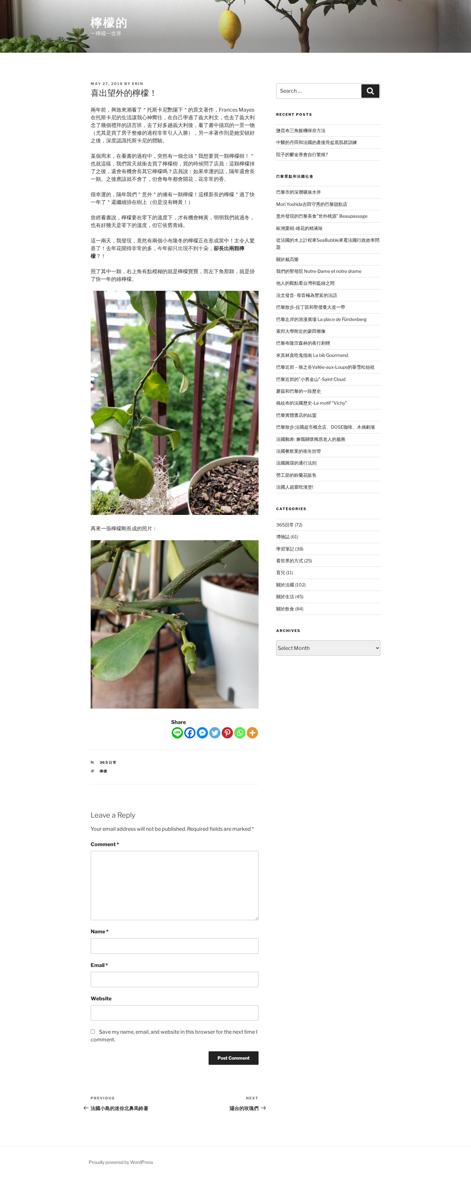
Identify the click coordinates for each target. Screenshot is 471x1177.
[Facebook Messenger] (202, 732)
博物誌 (283, 536)
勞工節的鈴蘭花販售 (296, 475)
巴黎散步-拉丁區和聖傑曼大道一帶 (310, 307)
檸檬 (104, 771)
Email (99, 965)
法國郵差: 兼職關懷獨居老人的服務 (310, 439)
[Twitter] (214, 732)
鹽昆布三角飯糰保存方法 (301, 130)
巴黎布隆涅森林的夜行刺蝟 (303, 343)
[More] (252, 732)
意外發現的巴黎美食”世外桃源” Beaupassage (322, 216)
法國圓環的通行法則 (296, 463)
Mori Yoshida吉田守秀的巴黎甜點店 (311, 204)
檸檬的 (109, 22)
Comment (105, 844)
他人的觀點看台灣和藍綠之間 (305, 283)
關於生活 (285, 596)
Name (100, 932)
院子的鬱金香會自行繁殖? (302, 154)
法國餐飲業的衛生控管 (298, 451)
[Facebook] (189, 732)
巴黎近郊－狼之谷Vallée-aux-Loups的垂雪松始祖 (325, 367)
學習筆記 (285, 548)
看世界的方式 (289, 560)
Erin (137, 83)
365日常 (108, 762)
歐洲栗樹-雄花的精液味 (299, 228)
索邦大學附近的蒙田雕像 (301, 331)
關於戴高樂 (287, 259)
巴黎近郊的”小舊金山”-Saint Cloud (310, 379)
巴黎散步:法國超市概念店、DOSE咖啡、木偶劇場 (325, 427)
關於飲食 (285, 608)
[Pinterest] (227, 732)
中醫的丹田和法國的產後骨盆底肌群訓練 (316, 142)
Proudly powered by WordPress (121, 1162)
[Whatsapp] (239, 732)
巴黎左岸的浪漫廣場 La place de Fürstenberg (321, 319)
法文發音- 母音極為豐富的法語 (306, 295)
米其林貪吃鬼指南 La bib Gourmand (312, 355)
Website (101, 999)
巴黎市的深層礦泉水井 (298, 192)
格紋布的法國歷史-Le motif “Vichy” (311, 403)
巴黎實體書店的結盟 (296, 415)
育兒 (280, 572)
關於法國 (285, 584)
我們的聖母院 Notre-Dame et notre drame (318, 271)
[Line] (177, 732)
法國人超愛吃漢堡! (294, 487)
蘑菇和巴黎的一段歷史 (298, 391)
